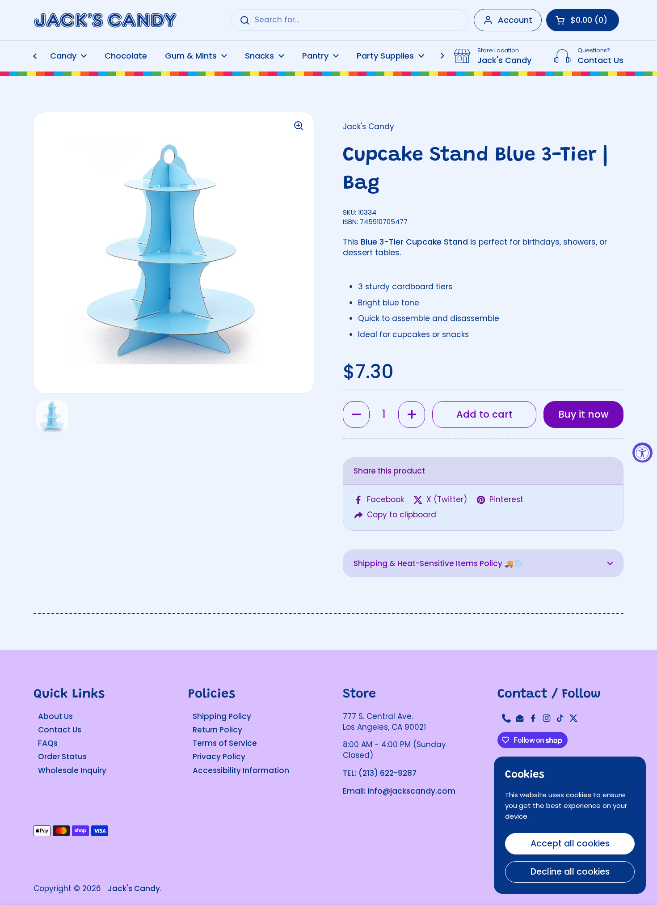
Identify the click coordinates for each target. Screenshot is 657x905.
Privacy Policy (219, 756)
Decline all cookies (570, 872)
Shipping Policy (222, 716)
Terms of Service (225, 743)
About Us (55, 716)
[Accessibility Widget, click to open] (642, 453)
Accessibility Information (241, 770)
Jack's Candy (134, 888)
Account (515, 19)
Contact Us (59, 729)
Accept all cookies (570, 843)
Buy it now (583, 414)
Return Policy (217, 729)
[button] (356, 414)
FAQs (48, 743)
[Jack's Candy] (105, 20)
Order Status (62, 756)
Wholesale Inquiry (72, 770)
